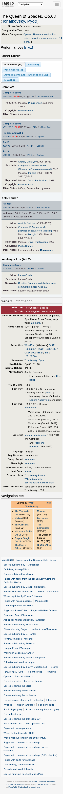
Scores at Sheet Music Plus (39, 482)
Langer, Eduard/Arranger (17, 648)
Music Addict (47, 127)
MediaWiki (12, 787)
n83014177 (52, 349)
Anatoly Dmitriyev (27, 161)
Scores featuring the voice (17, 685)
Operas (27, 34)
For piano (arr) (46, 704)
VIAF (52, 345)
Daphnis (40, 136)
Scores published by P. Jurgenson (21, 564)
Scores (54, 667)
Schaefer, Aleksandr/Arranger (19, 662)
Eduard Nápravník (39, 400)
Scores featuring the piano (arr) (42, 709)
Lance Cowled (25, 275)
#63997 (6, 136)
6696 (30, 269)
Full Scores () (13, 64)
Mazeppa (41, 511)
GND (27, 352)
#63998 (6, 146)
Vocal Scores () (13, 69)
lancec (41, 269)
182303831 (31, 349)
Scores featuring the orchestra (20, 695)
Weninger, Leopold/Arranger (19, 652)
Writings (8, 704)
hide (49, 503)
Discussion (46, 250)
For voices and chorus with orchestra (23, 700)
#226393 (7, 269)
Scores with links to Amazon (18, 591)
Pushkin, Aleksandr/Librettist (18, 769)
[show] (28, 47)
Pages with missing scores (18, 601)
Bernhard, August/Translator (18, 615)
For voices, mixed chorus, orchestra (23, 681)
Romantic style (34, 671)
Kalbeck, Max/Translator (44, 629)
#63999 (6, 155)
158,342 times (42, 784)
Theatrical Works (42, 34)
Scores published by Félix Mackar (21, 624)
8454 (29, 136)
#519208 (7, 127)
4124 (29, 155)
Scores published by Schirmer (19, 643)
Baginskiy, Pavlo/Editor (16, 610)
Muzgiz (32, 173)
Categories (7, 560)
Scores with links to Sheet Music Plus (23, 774)
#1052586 (7, 96)
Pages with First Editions (44, 610)
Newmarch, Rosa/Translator (18, 638)
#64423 (6, 207)
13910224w (31, 356)
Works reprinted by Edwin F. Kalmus (23, 596)
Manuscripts (41, 601)
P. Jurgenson (35, 103)
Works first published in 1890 (19, 733)
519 (34, 127)
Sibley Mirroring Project (16, 629)
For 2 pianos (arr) (13, 723)
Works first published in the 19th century (25, 737)
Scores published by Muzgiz (18, 574)
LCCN (41, 349)
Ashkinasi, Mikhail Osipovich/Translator (24, 619)
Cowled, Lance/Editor (48, 591)
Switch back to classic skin (29, 787)
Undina (18, 518)
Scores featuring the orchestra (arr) (22, 718)
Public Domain (25, 110)
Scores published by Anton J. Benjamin (24, 657)
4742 (29, 146)
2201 (29, 207)
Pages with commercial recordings (22, 742)
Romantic (30, 459)
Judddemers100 (45, 96)
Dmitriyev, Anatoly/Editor (16, 569)
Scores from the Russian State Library (36, 560)
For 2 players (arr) (35, 723)
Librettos (51, 700)
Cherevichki (43, 518)
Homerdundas (43, 207)
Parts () (33, 64)
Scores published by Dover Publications (25, 586)
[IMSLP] (9, 4)
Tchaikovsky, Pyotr (19, 21)
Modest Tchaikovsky (35, 435)
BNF (47, 352)
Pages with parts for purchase (19, 759)
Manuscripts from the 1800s (18, 605)
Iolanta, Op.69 (44, 545)
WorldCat (29, 345)
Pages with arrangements (17, 728)
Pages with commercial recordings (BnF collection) (30, 755)
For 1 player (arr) (13, 709)
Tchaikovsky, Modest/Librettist (19, 764)
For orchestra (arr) (13, 714)
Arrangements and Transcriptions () (26, 74)
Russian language (25, 704)
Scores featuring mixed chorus (20, 690)
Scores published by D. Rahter (20, 634)
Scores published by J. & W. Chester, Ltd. (25, 667)
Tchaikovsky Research (36, 475)
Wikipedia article (33, 479)
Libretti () (10, 80)
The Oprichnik (22, 524)
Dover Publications (38, 180)
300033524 (37, 352)
